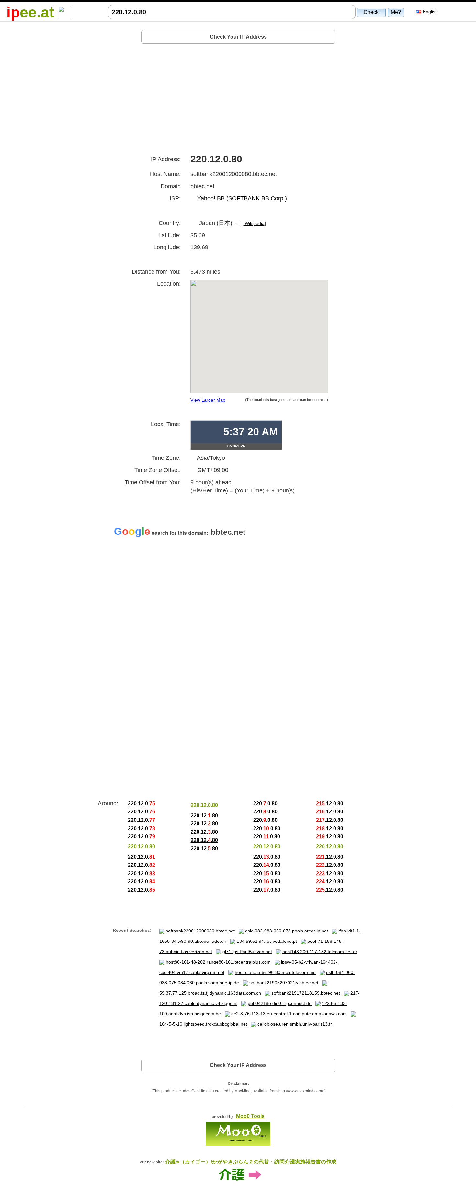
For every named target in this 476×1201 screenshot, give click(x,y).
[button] (371, 12)
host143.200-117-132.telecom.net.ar (319, 951)
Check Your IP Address (238, 36)
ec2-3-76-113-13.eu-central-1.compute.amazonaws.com (289, 1013)
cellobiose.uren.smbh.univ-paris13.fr (294, 1024)
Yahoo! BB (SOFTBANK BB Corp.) (242, 198)
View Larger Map (207, 399)
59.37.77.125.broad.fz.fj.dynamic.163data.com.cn (210, 993)
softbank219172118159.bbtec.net (305, 993)
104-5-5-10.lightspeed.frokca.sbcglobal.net (203, 1024)
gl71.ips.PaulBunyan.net (247, 951)
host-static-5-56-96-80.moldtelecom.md (275, 972)
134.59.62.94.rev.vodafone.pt (267, 941)
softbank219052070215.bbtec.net (283, 982)
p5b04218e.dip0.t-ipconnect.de (280, 1003)
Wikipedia (254, 223)
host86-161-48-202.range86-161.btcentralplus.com (218, 961)
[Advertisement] (238, 96)
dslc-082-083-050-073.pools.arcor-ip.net (286, 930)
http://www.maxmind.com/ (300, 1091)
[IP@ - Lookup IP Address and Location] (64, 12)
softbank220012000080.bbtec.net (200, 930)
